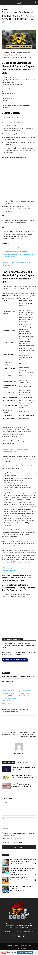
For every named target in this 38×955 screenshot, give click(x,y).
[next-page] (6, 792)
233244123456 (13, 487)
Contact (30, 945)
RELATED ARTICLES (8, 762)
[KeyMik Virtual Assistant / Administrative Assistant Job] (6, 786)
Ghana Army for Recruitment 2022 (11, 711)
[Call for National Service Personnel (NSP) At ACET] (6, 769)
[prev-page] (3, 792)
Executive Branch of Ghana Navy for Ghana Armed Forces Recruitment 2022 (28, 734)
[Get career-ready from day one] (5, 880)
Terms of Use (23, 945)
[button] (19, 952)
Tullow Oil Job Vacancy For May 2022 (15, 251)
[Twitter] (7, 26)
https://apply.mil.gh (8, 429)
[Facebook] (3, 26)
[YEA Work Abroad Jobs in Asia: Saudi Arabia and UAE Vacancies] (6, 778)
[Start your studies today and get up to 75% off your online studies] (5, 862)
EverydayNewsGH (14, 863)
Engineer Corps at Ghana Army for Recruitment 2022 (10, 733)
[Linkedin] (15, 26)
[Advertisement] (19, 180)
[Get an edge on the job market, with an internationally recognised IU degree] (5, 870)
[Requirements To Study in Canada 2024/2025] (5, 889)
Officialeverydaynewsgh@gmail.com (22, 931)
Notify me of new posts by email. (12, 842)
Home (3, 6)
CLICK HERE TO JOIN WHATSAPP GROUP (15, 660)
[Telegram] (20, 26)
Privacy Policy (9, 945)
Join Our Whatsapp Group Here (25, 952)
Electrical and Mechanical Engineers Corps (17, 709)
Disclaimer (16, 945)
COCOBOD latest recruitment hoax (15, 248)
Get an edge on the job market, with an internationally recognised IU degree (22, 870)
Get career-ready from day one (20, 878)
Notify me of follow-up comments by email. (15, 838)
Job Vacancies (10, 6)
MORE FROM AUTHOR (22, 762)
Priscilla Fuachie (7, 21)
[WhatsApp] (11, 26)
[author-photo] (19, 751)
